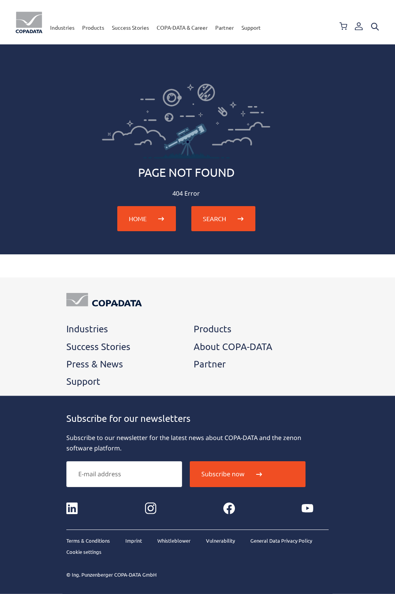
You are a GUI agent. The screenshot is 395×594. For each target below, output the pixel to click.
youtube (307, 508)
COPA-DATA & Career (182, 27)
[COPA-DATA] (28, 22)
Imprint (133, 540)
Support (251, 27)
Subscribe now (223, 474)
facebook (229, 508)
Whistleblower (174, 540)
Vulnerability (220, 540)
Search (375, 26)
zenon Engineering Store (343, 26)
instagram (150, 508)
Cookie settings (83, 551)
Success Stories (130, 27)
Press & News (94, 363)
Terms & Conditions (88, 540)
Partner (224, 27)
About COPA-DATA (233, 346)
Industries (62, 27)
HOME (138, 218)
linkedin (72, 508)
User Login (358, 26)
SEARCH (214, 218)
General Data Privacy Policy (281, 540)
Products (93, 27)
